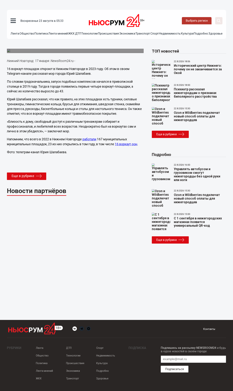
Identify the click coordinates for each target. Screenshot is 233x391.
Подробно (201, 33)
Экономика (127, 33)
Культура (187, 33)
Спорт (154, 33)
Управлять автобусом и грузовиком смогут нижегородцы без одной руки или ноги (197, 174)
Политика (41, 33)
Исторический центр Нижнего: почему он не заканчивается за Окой (198, 69)
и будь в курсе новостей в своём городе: (193, 349)
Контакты (209, 329)
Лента (15, 33)
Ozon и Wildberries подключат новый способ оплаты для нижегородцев (197, 116)
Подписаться (174, 369)
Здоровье (215, 33)
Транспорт (142, 33)
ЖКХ (71, 33)
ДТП (78, 33)
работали (89, 139)
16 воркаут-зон (126, 144)
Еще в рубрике (22, 176)
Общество (26, 33)
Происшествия (108, 33)
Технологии (89, 33)
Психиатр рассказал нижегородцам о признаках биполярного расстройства (195, 92)
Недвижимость (170, 33)
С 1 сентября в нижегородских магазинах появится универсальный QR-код (198, 221)
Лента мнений (58, 33)
